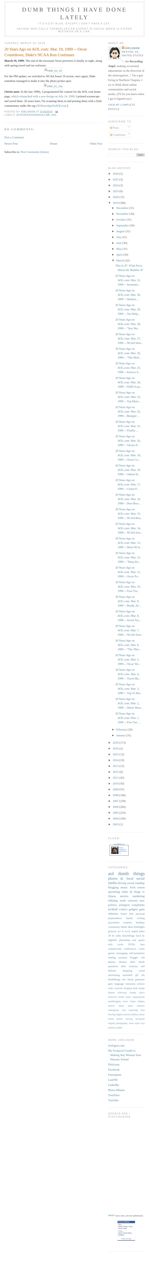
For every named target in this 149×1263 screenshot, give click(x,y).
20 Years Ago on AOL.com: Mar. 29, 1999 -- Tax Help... (128, 309)
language (119, 983)
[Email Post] (56, 111)
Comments (119, 134)
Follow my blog (126, 1239)
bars (142, 944)
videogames (113, 1010)
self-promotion (137, 953)
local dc (140, 935)
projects (112, 931)
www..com (119, 844)
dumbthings (114, 979)
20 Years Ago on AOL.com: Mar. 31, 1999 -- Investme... (128, 280)
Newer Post (11, 143)
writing (141, 918)
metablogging (114, 1001)
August (120, 231)
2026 (116, 173)
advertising (114, 975)
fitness (112, 896)
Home (53, 143)
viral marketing (130, 1010)
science (141, 983)
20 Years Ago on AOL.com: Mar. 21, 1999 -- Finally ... (128, 426)
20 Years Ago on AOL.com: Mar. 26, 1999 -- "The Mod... (128, 353)
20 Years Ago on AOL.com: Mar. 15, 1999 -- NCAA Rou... (128, 514)
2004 (116, 818)
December (122, 208)
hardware (112, 997)
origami (111, 1023)
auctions (122, 957)
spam (137, 1023)
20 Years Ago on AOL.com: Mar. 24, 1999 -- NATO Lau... (128, 382)
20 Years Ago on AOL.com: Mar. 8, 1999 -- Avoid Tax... (128, 616)
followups (122, 992)
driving (122, 883)
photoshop (124, 940)
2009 (116, 789)
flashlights (139, 926)
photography (122, 1023)
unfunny (141, 1005)
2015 (116, 754)
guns (142, 909)
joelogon (121, 1235)
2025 (116, 179)
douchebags (128, 935)
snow (131, 1023)
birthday (140, 922)
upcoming (114, 891)
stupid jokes (138, 931)
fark (131, 913)
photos (112, 878)
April (119, 254)
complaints (138, 904)
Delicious (113, 1064)
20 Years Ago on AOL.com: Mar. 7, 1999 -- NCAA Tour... (129, 630)
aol (54, 115)
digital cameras (123, 1014)
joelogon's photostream (123, 851)
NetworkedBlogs (124, 1222)
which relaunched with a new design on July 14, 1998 (42, 96)
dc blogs (135, 891)
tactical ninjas (116, 1005)
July (119, 237)
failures (111, 992)
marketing (139, 896)
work (123, 900)
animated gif (130, 975)
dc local (127, 878)
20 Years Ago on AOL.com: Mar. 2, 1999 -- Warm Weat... (129, 703)
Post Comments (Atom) (35, 151)
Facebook (113, 1069)
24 (109, 935)
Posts (115, 127)
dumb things (131, 873)
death (135, 988)
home (128, 997)
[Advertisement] (119, 1164)
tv (143, 891)
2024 (116, 185)
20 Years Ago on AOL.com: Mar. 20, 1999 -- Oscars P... (128, 441)
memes (119, 1019)
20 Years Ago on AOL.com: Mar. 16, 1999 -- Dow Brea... (128, 499)
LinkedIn (113, 1084)
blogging (113, 887)
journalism (113, 922)
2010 (116, 783)
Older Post (96, 143)
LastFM (112, 1079)
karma (111, 1019)
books (124, 913)
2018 (116, 742)
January (121, 735)
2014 (116, 760)
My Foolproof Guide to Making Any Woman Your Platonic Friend (124, 1055)
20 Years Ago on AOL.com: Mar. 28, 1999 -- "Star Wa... (128, 324)
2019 (116, 202)
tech (110, 944)
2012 (116, 771)
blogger (134, 957)
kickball (113, 909)
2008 (116, 795)
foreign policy (137, 992)
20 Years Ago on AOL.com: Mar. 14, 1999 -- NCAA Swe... (129, 528)
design (142, 988)
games (111, 953)
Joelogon (132, 48)
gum (110, 983)
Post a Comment (14, 137)
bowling (112, 1014)
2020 (116, 197)
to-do (120, 944)
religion (141, 1001)
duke (132, 961)
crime (142, 948)
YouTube (113, 1100)
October (121, 219)
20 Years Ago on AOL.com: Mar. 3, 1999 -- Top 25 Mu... (128, 689)
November (122, 213)
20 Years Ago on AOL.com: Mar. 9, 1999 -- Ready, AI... (128, 601)
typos (130, 1005)
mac (142, 900)
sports (141, 940)
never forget (129, 1001)
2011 (116, 777)
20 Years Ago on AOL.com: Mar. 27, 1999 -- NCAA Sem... (129, 338)
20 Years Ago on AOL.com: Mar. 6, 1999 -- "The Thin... (128, 645)
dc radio (116, 935)
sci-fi (127, 931)
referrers (113, 913)
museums (130, 983)
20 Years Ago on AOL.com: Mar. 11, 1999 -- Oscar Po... (128, 572)
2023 (116, 191)
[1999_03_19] (53, 70)
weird (142, 970)
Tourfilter (114, 1095)
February (122, 729)
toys (143, 1023)
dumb (120, 1233)
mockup (129, 1019)
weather (118, 1027)
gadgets (133, 909)
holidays (135, 1014)
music (124, 887)
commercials (114, 948)
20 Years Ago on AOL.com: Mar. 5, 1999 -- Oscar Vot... (128, 659)
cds (143, 975)
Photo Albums (116, 1090)
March (120, 260)
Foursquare (114, 1074)
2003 (116, 824)
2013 (116, 766)
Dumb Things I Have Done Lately (74, 13)
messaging (121, 953)
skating (112, 957)
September (123, 225)
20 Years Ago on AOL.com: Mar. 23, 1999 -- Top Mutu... (128, 397)
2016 (116, 748)
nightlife (112, 940)
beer (143, 1010)
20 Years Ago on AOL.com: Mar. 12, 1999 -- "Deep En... (128, 557)
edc (124, 979)
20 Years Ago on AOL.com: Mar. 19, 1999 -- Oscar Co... (128, 455)
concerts (133, 900)
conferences (130, 948)
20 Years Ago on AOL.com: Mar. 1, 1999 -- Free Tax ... (127, 718)
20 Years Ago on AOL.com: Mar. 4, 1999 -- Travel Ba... (128, 674)
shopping (127, 970)
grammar (140, 979)
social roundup (136, 883)
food (132, 887)
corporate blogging (123, 988)
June (119, 243)
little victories (129, 966)
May (119, 248)
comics (123, 909)
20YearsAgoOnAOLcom (33, 115)
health (121, 997)
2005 (116, 812)
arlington (124, 904)
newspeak (140, 1019)
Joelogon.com (116, 1045)
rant (134, 940)
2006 (116, 806)
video (124, 891)
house (142, 1014)
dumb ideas (127, 926)
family (129, 918)
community (114, 926)
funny (130, 979)
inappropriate (139, 997)
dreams (123, 961)
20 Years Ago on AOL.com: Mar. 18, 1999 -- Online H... (128, 470)
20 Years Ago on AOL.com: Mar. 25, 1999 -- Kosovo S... (128, 368)
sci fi (121, 931)
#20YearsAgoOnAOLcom (51, 105)
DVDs (131, 944)
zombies (127, 922)
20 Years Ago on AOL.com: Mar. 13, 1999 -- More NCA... (128, 543)
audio (110, 988)
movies (124, 896)
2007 (116, 801)
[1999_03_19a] (53, 86)
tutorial (111, 1027)
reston (141, 887)
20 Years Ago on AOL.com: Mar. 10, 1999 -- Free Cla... (128, 586)
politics (112, 904)
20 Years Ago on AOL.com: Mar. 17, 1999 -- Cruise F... (128, 484)
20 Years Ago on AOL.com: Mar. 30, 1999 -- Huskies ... (128, 295)
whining (113, 900)
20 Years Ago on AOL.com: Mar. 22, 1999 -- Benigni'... (128, 411)
